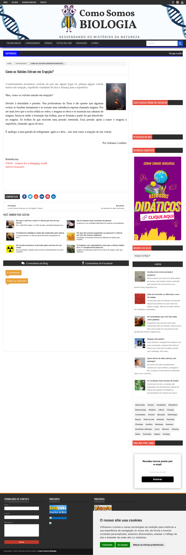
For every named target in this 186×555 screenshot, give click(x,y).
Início (6, 2)
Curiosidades (33, 43)
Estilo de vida (149, 419)
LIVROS (94, 43)
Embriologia (172, 414)
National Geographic (15, 167)
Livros (157, 429)
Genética (149, 424)
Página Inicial (14, 43)
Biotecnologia (140, 410)
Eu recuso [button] (123, 545)
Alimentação (140, 405)
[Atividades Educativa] (58, 517)
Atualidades (161, 405)
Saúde (137, 434)
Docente (151, 414)
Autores (15, 2)
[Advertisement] (158, 79)
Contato (43, 2)
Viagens (157, 434)
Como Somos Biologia (47, 551)
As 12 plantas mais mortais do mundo (162, 381)
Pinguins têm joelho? (155, 339)
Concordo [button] (107, 545)
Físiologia (139, 424)
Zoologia (166, 434)
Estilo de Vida (64, 43)
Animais (151, 405)
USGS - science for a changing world (26, 163)
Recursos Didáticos (29, 2)
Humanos (169, 424)
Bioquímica (173, 405)
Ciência (48, 43)
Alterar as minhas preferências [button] (148, 545)
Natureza (165, 429)
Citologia (170, 410)
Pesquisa (175, 429)
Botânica (152, 410)
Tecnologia (147, 434)
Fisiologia (170, 419)
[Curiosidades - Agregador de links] (58, 513)
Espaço (138, 419)
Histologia (159, 424)
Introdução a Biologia (143, 429)
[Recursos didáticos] (157, 240)
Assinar (157, 479)
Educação (81, 43)
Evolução (160, 419)
